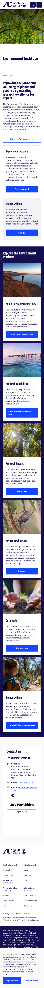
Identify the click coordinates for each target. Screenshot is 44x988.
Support (26, 880)
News (5, 906)
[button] (41, 951)
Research (6, 870)
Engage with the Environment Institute (22, 725)
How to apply (8, 875)
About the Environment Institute (22, 334)
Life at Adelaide (30, 865)
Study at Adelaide (10, 865)
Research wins (22, 491)
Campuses (27, 875)
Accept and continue (12, 980)
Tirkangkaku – (16, 914)
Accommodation (30, 901)
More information (32, 980)
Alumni (6, 895)
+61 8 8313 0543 (26, 783)
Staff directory (29, 895)
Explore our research (22, 189)
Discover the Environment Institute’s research (20, 413)
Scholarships (8, 901)
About (26, 870)
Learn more (22, 571)
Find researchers (22, 648)
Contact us (22, 232)
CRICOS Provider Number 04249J (27, 920)
